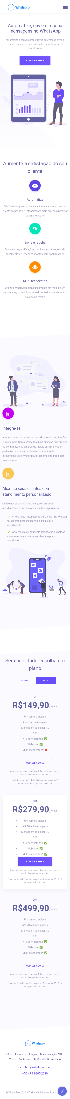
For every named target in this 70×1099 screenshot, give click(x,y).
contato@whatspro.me (35, 1067)
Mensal (24, 680)
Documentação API (51, 1054)
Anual (45, 680)
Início (9, 1054)
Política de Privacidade (47, 1059)
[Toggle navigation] (65, 7)
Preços (33, 1054)
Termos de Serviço (20, 1059)
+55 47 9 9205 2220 (35, 1073)
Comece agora (35, 60)
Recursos (20, 1054)
